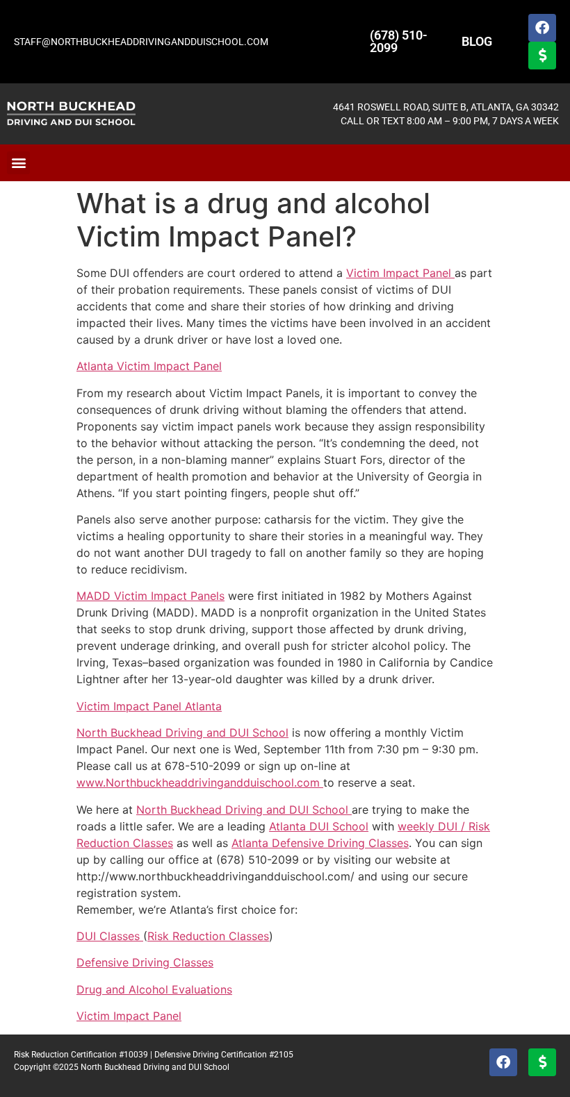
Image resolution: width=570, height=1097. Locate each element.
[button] (18, 162)
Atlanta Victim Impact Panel (149, 366)
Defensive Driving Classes (144, 962)
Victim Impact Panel (400, 273)
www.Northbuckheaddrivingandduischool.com (199, 782)
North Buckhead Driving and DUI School (182, 732)
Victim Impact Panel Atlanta (149, 706)
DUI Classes (109, 936)
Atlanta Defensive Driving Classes (320, 843)
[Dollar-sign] (542, 55)
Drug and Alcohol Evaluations (154, 989)
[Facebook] (542, 28)
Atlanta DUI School (318, 826)
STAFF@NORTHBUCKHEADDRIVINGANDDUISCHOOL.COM (141, 41)
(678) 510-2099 (398, 41)
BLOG (477, 41)
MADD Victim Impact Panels (150, 596)
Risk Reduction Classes (208, 936)
